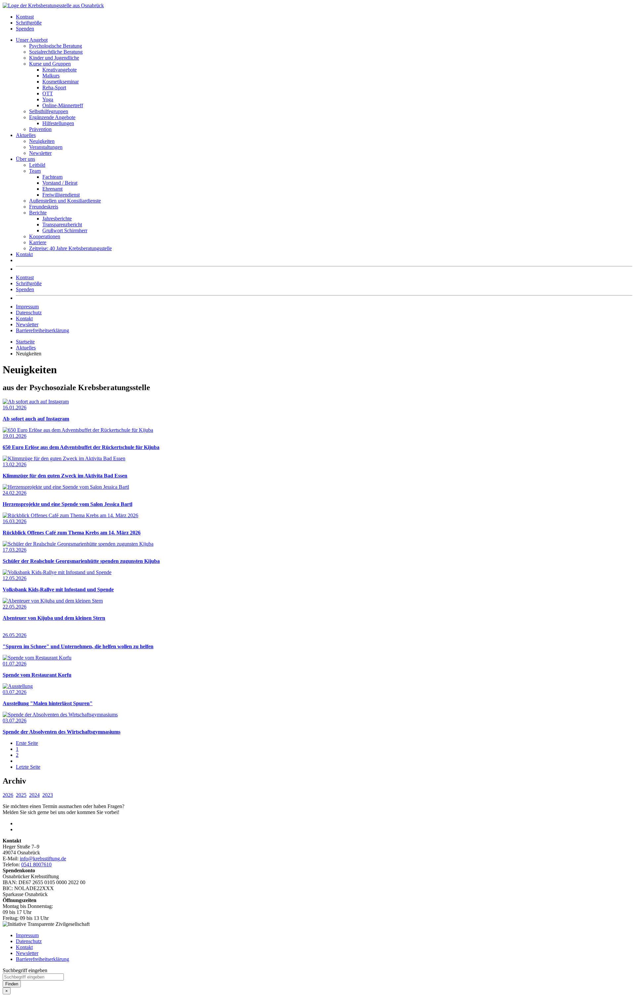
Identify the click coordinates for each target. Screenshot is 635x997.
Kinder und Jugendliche (54, 58)
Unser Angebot (32, 40)
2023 (47, 795)
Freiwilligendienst (61, 195)
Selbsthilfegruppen (48, 111)
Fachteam (52, 177)
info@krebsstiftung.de (43, 858)
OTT (47, 93)
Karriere (37, 242)
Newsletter (40, 153)
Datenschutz (29, 312)
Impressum (27, 306)
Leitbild (37, 165)
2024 (34, 795)
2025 (21, 795)
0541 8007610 (36, 864)
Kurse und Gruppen (50, 64)
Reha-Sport (54, 87)
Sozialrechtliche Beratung (56, 52)
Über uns (25, 159)
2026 (8, 795)
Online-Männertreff (62, 105)
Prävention (40, 129)
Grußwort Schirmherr (64, 230)
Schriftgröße (29, 22)
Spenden (25, 28)
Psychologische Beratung (55, 46)
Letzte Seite (28, 767)
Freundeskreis (43, 206)
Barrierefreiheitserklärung (42, 330)
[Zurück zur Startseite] (53, 5)
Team (35, 171)
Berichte (38, 212)
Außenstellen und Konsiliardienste (65, 201)
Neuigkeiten (42, 141)
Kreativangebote (59, 69)
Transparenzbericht (62, 224)
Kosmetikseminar (60, 81)
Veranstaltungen (46, 147)
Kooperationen (44, 236)
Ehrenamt (52, 189)
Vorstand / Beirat (59, 183)
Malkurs (51, 75)
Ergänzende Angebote (52, 117)
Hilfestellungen (58, 123)
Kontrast (25, 17)
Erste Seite (27, 743)
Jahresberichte (57, 218)
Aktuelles (26, 135)
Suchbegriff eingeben (25, 970)
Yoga (47, 99)
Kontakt (24, 254)
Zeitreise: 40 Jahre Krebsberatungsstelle (70, 248)
